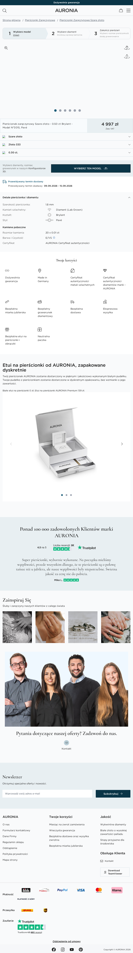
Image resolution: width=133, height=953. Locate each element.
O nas (6, 824)
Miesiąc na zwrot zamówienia (67, 824)
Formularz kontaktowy (16, 830)
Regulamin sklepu (13, 842)
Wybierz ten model (88, 168)
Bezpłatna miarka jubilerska (66, 845)
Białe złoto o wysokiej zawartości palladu (113, 832)
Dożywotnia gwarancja (67, 2)
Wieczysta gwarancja (62, 830)
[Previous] (11, 444)
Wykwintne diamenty (113, 824)
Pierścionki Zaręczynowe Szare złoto (82, 20)
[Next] (121, 444)
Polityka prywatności (15, 854)
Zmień (16, 35)
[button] (6, 47)
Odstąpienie (10, 848)
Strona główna (11, 20)
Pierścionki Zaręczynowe (40, 20)
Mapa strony (10, 859)
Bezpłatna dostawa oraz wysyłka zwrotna (69, 838)
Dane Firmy (9, 836)
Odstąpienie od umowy (67, 941)
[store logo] (66, 11)
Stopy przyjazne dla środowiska (112, 841)
